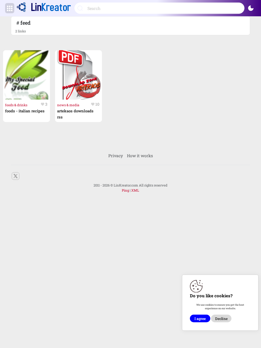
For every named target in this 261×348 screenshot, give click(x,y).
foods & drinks (16, 105)
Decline (221, 318)
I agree (200, 318)
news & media (68, 105)
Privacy (115, 155)
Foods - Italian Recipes (25, 110)
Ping (125, 190)
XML (135, 190)
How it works (140, 155)
